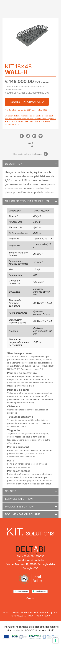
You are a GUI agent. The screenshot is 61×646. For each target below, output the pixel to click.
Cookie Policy (40, 591)
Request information (26, 101)
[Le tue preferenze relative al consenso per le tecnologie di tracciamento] (55, 641)
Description (14, 163)
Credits (30, 598)
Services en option (19, 498)
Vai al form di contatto (31, 560)
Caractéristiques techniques (27, 201)
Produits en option (19, 506)
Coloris (10, 491)
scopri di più (46, 630)
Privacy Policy (22, 591)
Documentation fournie (23, 514)
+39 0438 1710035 (33, 556)
